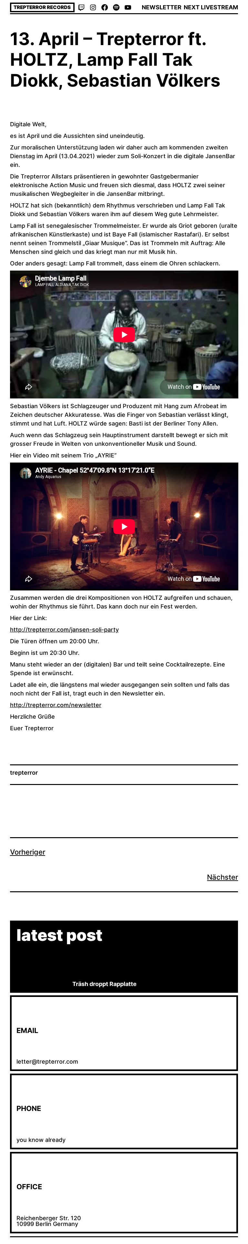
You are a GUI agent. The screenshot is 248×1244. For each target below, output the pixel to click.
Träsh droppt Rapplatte (104, 984)
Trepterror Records (42, 7)
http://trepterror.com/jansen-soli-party (64, 629)
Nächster (222, 877)
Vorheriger (27, 852)
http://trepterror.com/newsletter (55, 705)
